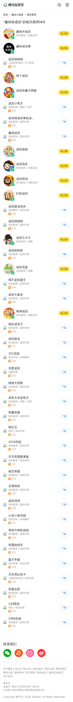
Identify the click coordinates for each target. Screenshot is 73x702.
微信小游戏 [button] (17, 14)
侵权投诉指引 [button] (56, 672)
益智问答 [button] (24, 121)
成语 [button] (29, 401)
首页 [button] (5, 14)
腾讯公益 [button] (8, 672)
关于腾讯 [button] (8, 668)
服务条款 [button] (38, 668)
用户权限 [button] (30, 672)
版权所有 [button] (19, 672)
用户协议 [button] (8, 676)
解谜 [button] (22, 106)
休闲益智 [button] (13, 106)
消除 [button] (22, 401)
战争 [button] (29, 106)
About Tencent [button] (23, 668)
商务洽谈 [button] (49, 668)
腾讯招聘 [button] (60, 668)
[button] (13, 5)
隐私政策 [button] (42, 672)
